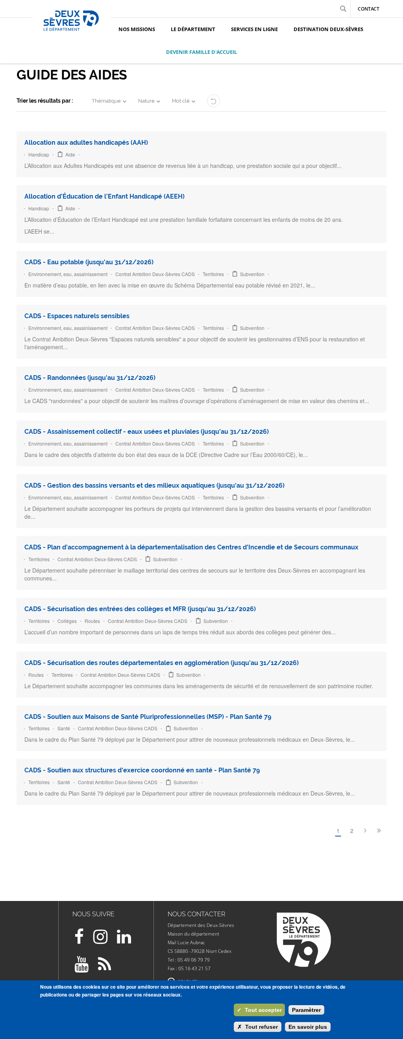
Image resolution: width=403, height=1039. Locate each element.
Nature (146, 101)
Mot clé (181, 101)
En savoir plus (307, 1027)
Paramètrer (306, 1010)
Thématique (106, 101)
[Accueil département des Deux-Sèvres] (71, 29)
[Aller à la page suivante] (365, 830)
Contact (368, 9)
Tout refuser (257, 1027)
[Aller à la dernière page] (379, 830)
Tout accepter (259, 1010)
